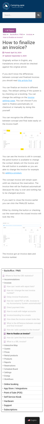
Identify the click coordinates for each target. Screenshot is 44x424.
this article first (25, 80)
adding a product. (13, 173)
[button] (22, 271)
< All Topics (9, 30)
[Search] (38, 15)
